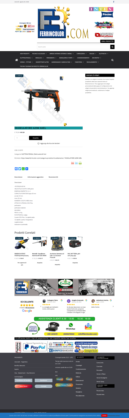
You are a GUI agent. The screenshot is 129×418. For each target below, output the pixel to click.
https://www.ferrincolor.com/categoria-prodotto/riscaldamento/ (42, 158)
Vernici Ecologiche (102, 378)
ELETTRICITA (102, 53)
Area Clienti (23, 386)
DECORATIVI (95, 58)
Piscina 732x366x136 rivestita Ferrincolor (34, 66)
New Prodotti (24, 53)
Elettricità (78, 373)
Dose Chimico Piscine (64, 385)
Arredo (78, 361)
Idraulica (78, 388)
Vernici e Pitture (101, 374)
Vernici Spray (100, 381)
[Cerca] (112, 47)
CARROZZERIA (81, 53)
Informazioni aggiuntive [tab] (35, 177)
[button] (46, 53)
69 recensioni (30, 308)
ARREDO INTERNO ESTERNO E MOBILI (61, 53)
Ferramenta (79, 384)
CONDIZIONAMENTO (83, 58)
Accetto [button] (104, 415)
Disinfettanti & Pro (42, 62)
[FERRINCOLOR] (16, 60)
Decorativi (99, 370)
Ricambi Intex (100, 394)
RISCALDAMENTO (92, 62)
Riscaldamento (80, 395)
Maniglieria (79, 392)
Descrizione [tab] (18, 177)
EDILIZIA (92, 53)
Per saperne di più (22, 264)
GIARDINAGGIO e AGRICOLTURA (61, 62)
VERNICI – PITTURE (25, 62)
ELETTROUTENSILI (25, 58)
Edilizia (78, 376)
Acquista (36, 138)
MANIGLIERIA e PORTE (65, 58)
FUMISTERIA (78, 62)
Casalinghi (79, 365)
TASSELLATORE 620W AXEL (73, 158)
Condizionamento (81, 369)
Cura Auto (99, 366)
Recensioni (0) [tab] (53, 177)
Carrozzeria (100, 362)
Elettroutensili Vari (40, 154)
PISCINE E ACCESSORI (38, 53)
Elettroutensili (79, 380)
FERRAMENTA (50, 58)
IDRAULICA (38, 58)
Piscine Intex (100, 390)
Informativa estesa (114, 415)
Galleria (69, 379)
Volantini (60, 379)
